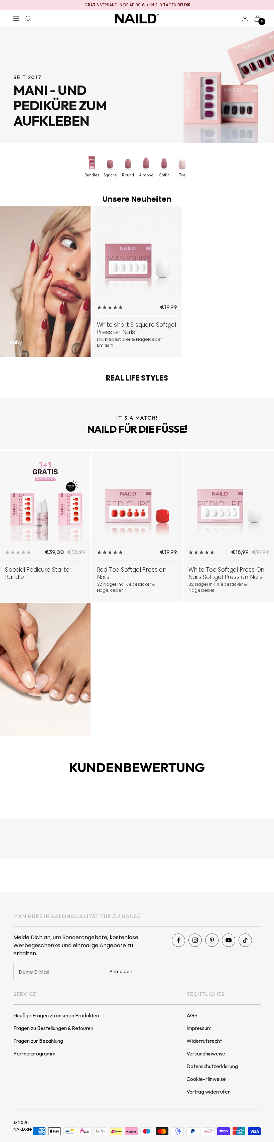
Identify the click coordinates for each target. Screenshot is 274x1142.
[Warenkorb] (257, 18)
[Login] (245, 18)
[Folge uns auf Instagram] (195, 940)
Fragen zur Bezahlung (38, 1040)
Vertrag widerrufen (208, 1091)
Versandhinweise (205, 1053)
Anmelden (121, 971)
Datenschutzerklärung (212, 1066)
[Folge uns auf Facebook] (178, 940)
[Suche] (28, 19)
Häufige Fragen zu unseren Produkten (56, 1015)
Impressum (199, 1028)
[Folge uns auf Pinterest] (212, 940)
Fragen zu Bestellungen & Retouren (53, 1028)
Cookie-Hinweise (206, 1079)
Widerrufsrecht (204, 1040)
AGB (191, 1015)
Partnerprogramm (34, 1053)
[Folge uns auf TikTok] (245, 940)
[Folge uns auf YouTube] (228, 940)
